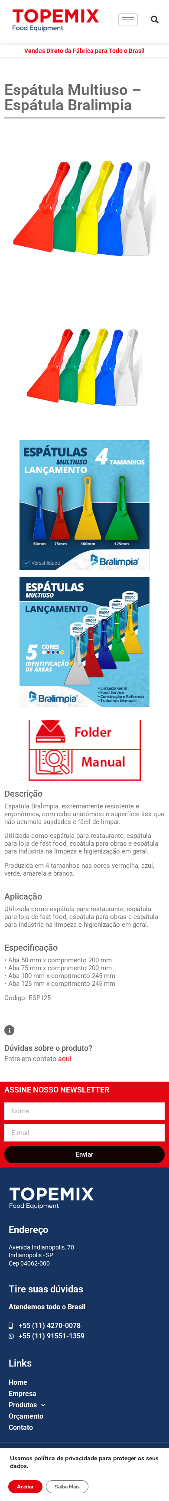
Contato (21, 1427)
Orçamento (26, 1416)
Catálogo (84, 735)
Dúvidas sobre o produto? (48, 1048)
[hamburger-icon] (128, 19)
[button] (154, 20)
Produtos (23, 1405)
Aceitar (25, 1486)
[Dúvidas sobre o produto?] (9, 1030)
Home (18, 1382)
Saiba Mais (67, 1486)
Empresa (22, 1394)
